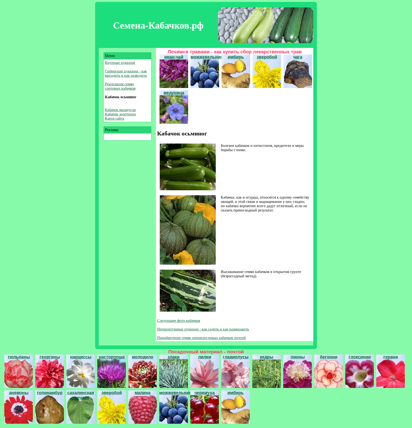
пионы (298, 357)
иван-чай (173, 57)
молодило (142, 357)
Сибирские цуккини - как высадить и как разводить (126, 73)
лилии (204, 357)
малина (142, 392)
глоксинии (360, 357)
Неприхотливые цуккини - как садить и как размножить (203, 329)
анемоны (18, 392)
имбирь (236, 57)
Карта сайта (114, 118)
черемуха (205, 392)
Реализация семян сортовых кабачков (120, 86)
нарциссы (80, 357)
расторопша (112, 357)
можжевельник (206, 57)
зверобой (267, 57)
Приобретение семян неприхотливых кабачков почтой (201, 338)
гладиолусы (235, 357)
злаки (174, 357)
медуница (174, 92)
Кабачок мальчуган (120, 110)
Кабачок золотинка (120, 114)
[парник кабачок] (188, 263)
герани (390, 357)
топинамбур (49, 392)
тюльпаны (19, 357)
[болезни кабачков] (188, 189)
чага (297, 57)
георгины (50, 357)
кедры (266, 357)
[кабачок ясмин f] (188, 310)
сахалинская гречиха (80, 395)
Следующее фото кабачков (178, 321)
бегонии (328, 357)
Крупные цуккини (120, 63)
